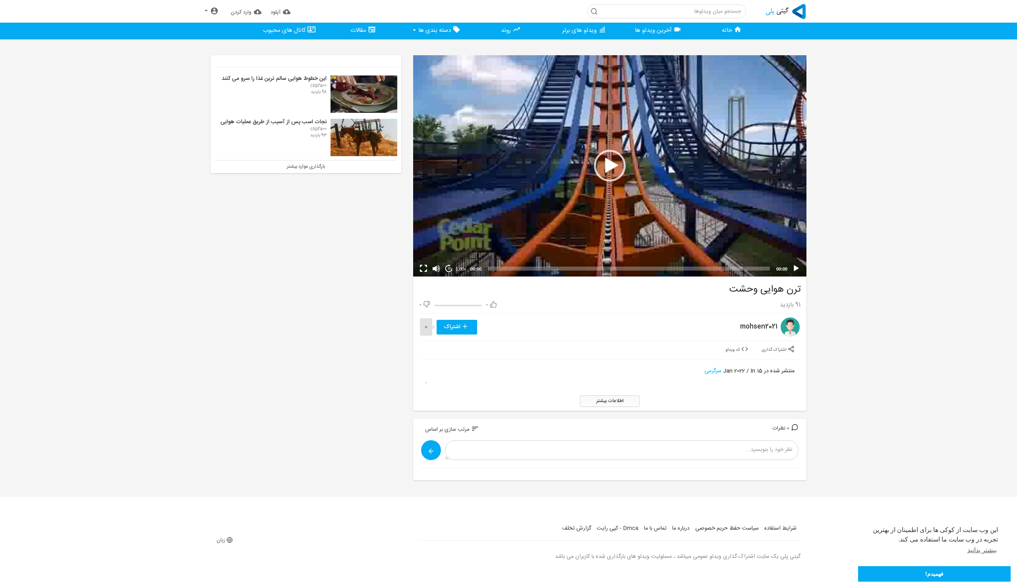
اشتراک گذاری (775, 350)
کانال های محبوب (285, 30)
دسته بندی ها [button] (434, 30)
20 (448, 268)
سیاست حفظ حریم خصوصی (727, 528)
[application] (609, 166)
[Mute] (436, 269)
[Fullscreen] (423, 269)
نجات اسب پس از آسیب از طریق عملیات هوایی (273, 122)
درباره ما (681, 528)
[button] (211, 11)
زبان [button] (221, 540)
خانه (728, 30)
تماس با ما (655, 528)
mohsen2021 (758, 326)
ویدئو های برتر (580, 30)
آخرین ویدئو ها (654, 30)
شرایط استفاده (780, 528)
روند (506, 30)
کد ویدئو (733, 350)
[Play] (796, 269)
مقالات (359, 30)
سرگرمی (712, 371)
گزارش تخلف (576, 528)
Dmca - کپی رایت (617, 528)
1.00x (461, 269)
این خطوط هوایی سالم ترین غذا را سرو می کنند (274, 78)
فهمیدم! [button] (934, 574)
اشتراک (453, 327)
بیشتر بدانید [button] (982, 550)
